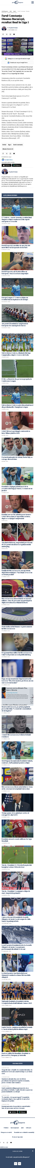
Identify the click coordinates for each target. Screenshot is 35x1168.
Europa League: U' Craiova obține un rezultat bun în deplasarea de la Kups (15, 298)
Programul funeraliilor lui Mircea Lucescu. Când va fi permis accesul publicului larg (17, 654)
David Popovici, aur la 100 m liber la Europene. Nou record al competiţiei (15, 273)
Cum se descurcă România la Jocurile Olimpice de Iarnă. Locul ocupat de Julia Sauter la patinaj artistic (16, 919)
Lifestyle (28, 1128)
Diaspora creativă (6, 1132)
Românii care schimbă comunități (24, 1132)
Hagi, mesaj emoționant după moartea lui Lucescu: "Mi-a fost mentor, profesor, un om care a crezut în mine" (17, 681)
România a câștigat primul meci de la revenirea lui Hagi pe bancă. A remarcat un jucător (17, 488)
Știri (11, 11)
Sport (14, 11)
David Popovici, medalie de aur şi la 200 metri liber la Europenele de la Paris (16, 246)
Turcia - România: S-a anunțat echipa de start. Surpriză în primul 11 (16, 892)
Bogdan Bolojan (13, 28)
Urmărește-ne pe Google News (19, 62)
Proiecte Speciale (17, 1137)
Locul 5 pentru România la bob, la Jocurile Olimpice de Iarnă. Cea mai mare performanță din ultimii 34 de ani (17, 947)
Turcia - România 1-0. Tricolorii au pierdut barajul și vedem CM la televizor (17, 866)
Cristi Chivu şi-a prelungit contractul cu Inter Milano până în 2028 (16, 432)
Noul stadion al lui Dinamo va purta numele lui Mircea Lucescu (17, 628)
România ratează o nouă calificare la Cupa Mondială (17, 840)
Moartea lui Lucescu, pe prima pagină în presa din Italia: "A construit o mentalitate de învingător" (16, 709)
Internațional (15, 1128)
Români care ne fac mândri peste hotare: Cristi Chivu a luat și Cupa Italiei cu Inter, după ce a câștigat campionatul (16, 516)
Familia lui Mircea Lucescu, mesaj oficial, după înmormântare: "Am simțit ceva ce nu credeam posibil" (17, 572)
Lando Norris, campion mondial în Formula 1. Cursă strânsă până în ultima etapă (17, 1028)
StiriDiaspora (5, 11)
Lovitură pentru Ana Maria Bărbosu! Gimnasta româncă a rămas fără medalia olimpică (16, 975)
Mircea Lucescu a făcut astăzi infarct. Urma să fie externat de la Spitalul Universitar (17, 788)
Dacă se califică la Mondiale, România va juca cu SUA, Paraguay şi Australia (16, 1054)
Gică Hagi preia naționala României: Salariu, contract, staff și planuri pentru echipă (17, 762)
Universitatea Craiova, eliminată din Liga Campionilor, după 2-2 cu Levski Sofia (16, 354)
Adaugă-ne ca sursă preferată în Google (19, 58)
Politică (6, 1128)
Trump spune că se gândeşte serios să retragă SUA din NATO (15, 814)
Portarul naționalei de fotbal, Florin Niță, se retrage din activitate (17, 458)
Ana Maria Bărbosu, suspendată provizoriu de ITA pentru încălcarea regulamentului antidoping (17, 544)
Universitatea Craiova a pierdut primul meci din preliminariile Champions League (17, 406)
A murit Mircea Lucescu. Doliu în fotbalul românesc (16, 736)
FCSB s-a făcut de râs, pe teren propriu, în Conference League (17, 380)
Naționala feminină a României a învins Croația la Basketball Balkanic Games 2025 (17, 1002)
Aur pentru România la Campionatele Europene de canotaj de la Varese (15, 325)
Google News (9, 159)
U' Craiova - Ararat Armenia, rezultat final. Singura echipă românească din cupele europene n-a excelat (17, 219)
